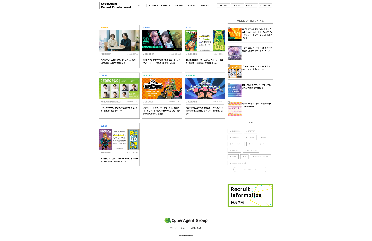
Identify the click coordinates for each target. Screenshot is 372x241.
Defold (234, 156)
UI (245, 156)
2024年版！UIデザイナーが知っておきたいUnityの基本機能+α (256, 86)
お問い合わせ (196, 228)
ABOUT (223, 6)
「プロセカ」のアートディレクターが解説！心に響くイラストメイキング (257, 49)
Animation (235, 150)
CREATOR (251, 131)
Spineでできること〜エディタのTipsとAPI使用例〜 (256, 105)
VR (263, 144)
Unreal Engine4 (237, 144)
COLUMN (179, 6)
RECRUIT (251, 6)
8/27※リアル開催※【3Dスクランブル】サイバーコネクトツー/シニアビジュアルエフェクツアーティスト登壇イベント (257, 33)
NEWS (237, 6)
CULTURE (153, 6)
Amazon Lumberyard (239, 163)
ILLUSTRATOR (252, 150)
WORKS (205, 6)
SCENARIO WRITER (261, 156)
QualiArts (251, 137)
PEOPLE (165, 6)
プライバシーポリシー (179, 228)
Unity (264, 137)
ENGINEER (235, 131)
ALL (140, 6)
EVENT (192, 6)
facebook (265, 6)
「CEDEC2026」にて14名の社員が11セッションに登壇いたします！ (257, 67)
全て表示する (250, 169)
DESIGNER (235, 137)
